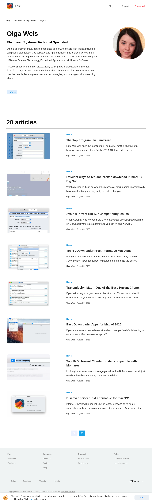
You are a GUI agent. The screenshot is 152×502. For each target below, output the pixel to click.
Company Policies (121, 458)
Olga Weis (70, 155)
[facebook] (8, 85)
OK (141, 497)
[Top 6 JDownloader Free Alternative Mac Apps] (28, 257)
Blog (111, 6)
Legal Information (68, 492)
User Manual (83, 458)
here (31, 499)
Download (140, 6)
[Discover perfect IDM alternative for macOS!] (28, 404)
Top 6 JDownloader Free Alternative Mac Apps (99, 250)
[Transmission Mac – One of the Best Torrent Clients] (28, 294)
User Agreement (121, 463)
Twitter (13, 481)
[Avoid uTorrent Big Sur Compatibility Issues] (28, 220)
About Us (47, 458)
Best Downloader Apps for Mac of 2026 (93, 324)
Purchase (11, 463)
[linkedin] (11, 85)
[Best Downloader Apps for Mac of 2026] (28, 330)
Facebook (27, 481)
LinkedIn (56, 481)
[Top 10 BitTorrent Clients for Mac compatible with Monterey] (28, 367)
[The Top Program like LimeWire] (28, 146)
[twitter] (15, 85)
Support (125, 6)
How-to (69, 135)
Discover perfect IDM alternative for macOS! (97, 398)
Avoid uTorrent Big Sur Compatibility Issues (97, 213)
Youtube (42, 481)
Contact (46, 463)
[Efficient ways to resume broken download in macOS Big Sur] (28, 183)
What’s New (83, 463)
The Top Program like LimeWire (88, 140)
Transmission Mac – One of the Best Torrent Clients (103, 287)
